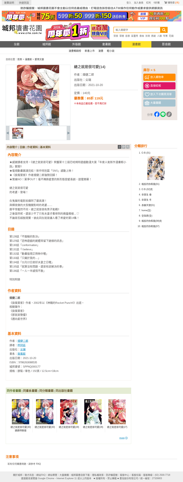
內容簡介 (12, 147)
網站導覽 (52, 475)
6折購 (157, 2)
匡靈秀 (134, 36)
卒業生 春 (147, 194)
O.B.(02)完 (147, 189)
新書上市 (90, 50)
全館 (16, 44)
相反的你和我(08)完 (152, 221)
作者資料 (32, 147)
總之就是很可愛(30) (45, 427)
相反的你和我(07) (150, 226)
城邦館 (46, 44)
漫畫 (100, 50)
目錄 (22, 147)
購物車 (173, 2)
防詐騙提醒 (112, 475)
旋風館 (22, 353)
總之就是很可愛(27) (117, 427)
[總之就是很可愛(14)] (17, 138)
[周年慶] (91, 20)
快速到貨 (24, 2)
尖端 (88, 79)
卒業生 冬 (147, 199)
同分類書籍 (46, 390)
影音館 (166, 44)
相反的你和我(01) (150, 184)
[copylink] (169, 115)
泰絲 (141, 36)
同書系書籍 (30, 390)
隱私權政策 (98, 475)
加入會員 (138, 2)
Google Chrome (46, 478)
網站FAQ (41, 475)
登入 (129, 2)
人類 (159, 36)
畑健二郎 (88, 74)
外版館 (76, 44)
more (122, 438)
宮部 (115, 36)
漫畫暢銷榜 (75, 50)
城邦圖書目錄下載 (80, 475)
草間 (121, 36)
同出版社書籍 (64, 390)
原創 (153, 36)
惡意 (127, 36)
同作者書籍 (14, 390)
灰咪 (147, 36)
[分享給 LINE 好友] (163, 115)
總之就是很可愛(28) (93, 427)
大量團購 (64, 475)
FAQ (38, 464)
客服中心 (124, 475)
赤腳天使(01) (148, 205)
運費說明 (9, 2)
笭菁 (165, 36)
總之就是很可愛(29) (69, 427)
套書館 (106, 44)
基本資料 (45, 147)
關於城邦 (17, 475)
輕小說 (110, 50)
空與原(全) (147, 215)
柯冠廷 (22, 345)
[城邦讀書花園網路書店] (22, 40)
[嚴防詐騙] (91, 10)
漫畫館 (136, 44)
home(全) (146, 210)
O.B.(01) (146, 152)
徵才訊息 (29, 475)
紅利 (148, 2)
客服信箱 (136, 475)
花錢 (171, 36)
